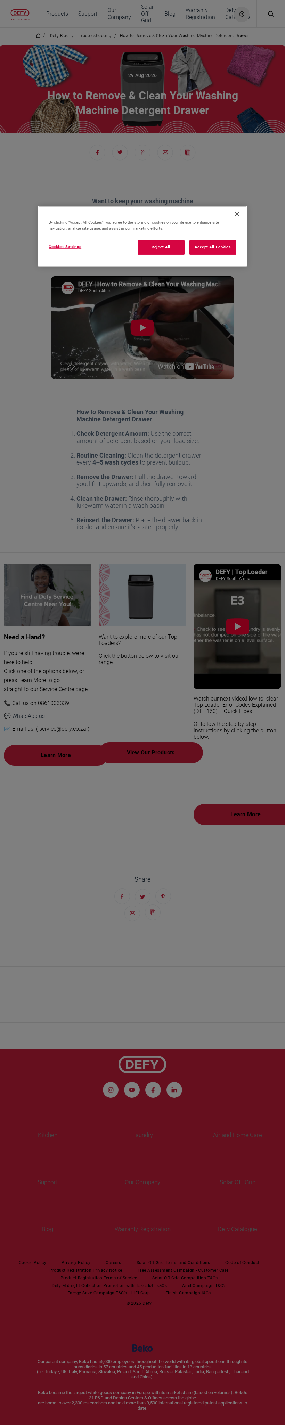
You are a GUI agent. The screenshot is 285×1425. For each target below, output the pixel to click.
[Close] (237, 214)
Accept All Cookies (213, 247)
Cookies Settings (65, 247)
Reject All (161, 247)
